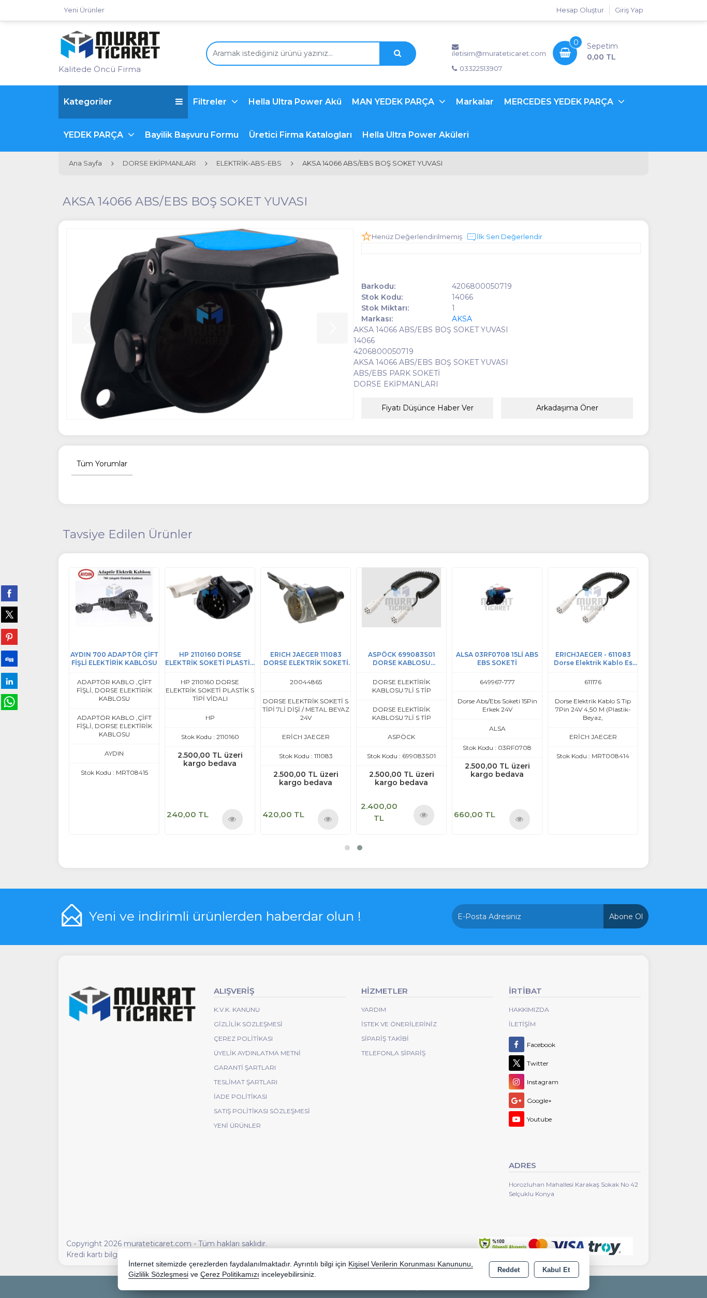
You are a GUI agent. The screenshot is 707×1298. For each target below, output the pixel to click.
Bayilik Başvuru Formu (192, 135)
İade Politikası (240, 1096)
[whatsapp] (9, 702)
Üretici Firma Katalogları (300, 135)
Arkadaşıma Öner (567, 407)
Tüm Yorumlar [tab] (102, 463)
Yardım (373, 1009)
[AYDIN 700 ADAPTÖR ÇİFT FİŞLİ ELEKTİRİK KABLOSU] (227, 597)
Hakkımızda (529, 1009)
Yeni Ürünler (237, 1125)
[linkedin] (9, 680)
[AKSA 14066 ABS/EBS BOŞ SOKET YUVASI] (210, 324)
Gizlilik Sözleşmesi (248, 1024)
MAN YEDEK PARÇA (394, 102)
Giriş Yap (629, 10)
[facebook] (9, 593)
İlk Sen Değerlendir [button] (509, 236)
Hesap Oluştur (580, 10)
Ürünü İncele (153, 818)
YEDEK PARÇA (94, 135)
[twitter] (9, 615)
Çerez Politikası (243, 1038)
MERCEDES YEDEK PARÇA (559, 102)
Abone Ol (626, 916)
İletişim (522, 1024)
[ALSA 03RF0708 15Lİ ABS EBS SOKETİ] (610, 597)
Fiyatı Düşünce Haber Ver (427, 407)
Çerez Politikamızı (229, 1274)
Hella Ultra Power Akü (295, 102)
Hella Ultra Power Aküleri (415, 135)
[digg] (9, 658)
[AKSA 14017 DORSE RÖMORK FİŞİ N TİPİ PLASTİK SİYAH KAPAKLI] (131, 597)
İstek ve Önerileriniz (399, 1024)
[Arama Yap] (397, 53)
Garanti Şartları (245, 1067)
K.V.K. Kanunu (237, 1009)
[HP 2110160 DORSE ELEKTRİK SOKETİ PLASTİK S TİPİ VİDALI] (322, 597)
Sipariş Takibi (385, 1038)
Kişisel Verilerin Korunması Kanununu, (410, 1264)
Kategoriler (88, 102)
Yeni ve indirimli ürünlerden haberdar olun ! (225, 916)
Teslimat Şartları (245, 1082)
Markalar (475, 102)
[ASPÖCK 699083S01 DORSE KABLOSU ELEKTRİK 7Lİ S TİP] (514, 597)
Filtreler (211, 102)
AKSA (462, 318)
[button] (347, 848)
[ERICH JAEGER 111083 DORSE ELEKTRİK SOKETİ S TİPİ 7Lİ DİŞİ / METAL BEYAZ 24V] (418, 597)
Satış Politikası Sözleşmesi (262, 1111)
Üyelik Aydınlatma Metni (257, 1053)
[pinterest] (9, 636)
